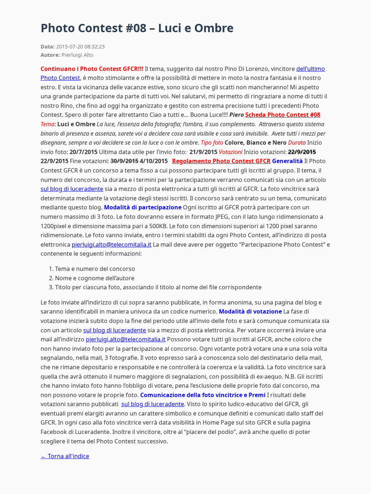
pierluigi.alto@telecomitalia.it (111, 244)
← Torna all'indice (65, 456)
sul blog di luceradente (72, 189)
